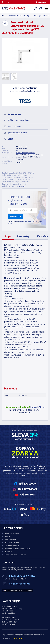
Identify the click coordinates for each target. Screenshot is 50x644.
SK (12, 2)
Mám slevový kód (12, 533)
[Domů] (3, 2)
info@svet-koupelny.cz (19, 583)
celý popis (21, 186)
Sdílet (10, 138)
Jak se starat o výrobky (17, 132)
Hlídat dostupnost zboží (18, 120)
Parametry (24, 236)
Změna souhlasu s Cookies (15, 555)
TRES (18, 151)
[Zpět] (5, 23)
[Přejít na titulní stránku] (13, 8)
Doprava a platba (12, 542)
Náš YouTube (28, 494)
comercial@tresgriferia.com (25, 153)
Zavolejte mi (15, 216)
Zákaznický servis (12, 546)
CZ (8, 2)
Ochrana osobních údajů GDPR (17, 549)
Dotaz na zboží (14, 126)
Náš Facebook (27, 483)
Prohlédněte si (37, 407)
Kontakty (8, 552)
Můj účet (8, 536)
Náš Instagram (27, 489)
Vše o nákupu (10, 539)
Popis (8, 236)
